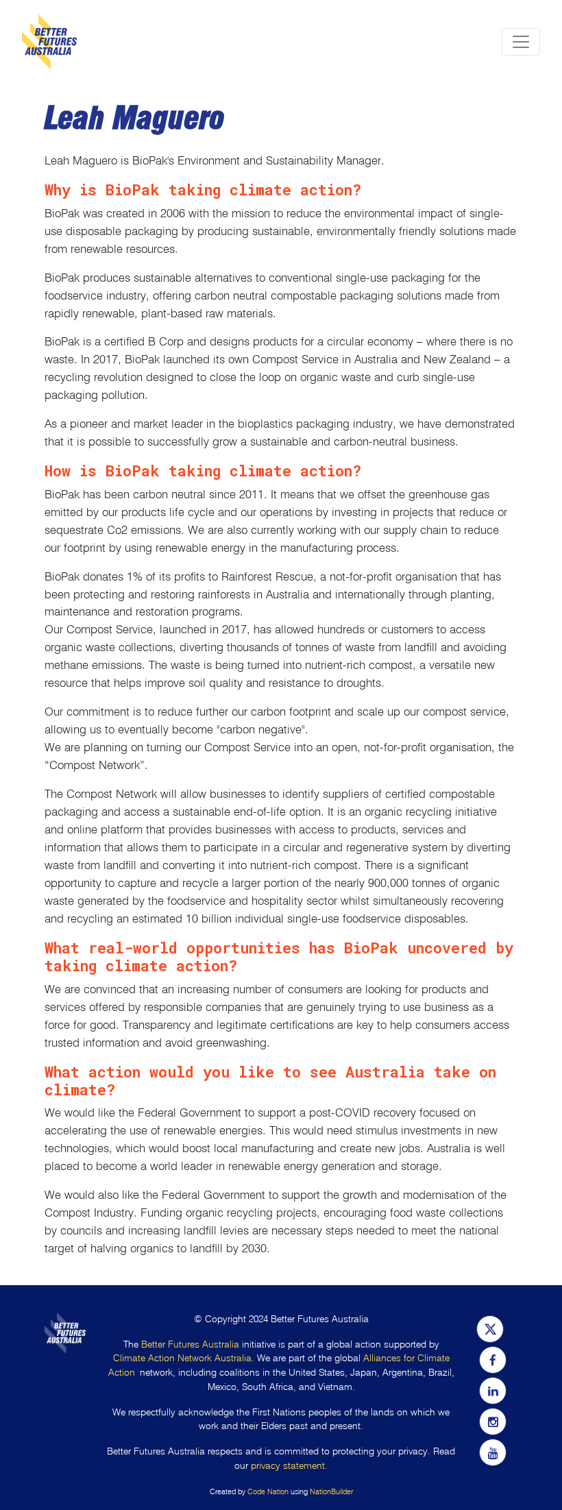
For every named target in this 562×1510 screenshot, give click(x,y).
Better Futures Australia (190, 1344)
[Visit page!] (490, 1330)
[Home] (49, 42)
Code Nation (268, 1491)
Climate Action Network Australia (182, 1358)
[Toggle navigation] (521, 42)
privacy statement (288, 1466)
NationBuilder (331, 1491)
